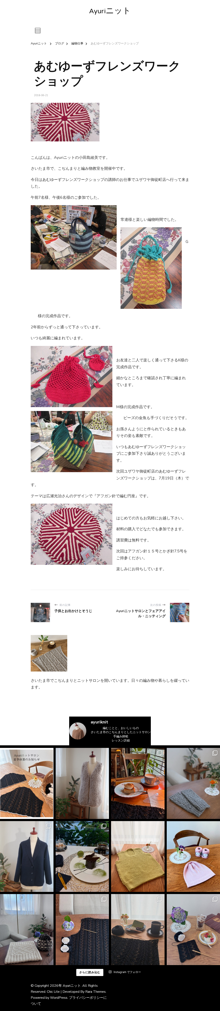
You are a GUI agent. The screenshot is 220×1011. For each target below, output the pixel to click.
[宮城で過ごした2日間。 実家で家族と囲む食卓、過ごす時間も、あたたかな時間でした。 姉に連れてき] (138, 783)
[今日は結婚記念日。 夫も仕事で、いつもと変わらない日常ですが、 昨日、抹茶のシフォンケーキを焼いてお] (138, 929)
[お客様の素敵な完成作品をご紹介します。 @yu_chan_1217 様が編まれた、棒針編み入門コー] (138, 856)
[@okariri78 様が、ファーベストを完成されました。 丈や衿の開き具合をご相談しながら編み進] (82, 783)
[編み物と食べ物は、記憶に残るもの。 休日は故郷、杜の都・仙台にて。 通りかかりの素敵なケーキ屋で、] (82, 856)
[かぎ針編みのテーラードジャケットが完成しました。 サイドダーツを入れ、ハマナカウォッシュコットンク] (26, 856)
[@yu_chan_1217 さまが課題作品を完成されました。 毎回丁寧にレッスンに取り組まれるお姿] (26, 929)
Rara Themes (95, 991)
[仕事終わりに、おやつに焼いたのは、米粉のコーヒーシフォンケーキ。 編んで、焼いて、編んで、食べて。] (82, 929)
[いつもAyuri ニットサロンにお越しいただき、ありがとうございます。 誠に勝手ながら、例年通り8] (26, 783)
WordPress (58, 997)
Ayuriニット (110, 11)
